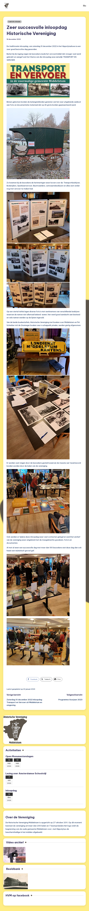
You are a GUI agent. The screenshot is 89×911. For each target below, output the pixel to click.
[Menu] (84, 5)
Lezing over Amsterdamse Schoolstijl (26, 773)
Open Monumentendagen (19, 756)
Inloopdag (11, 790)
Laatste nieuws (14, 21)
